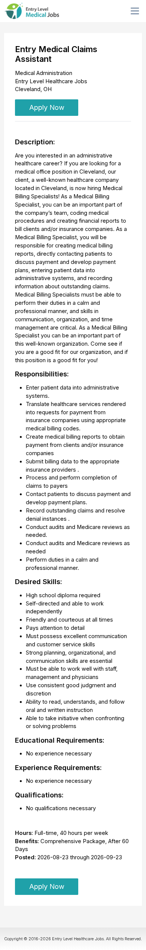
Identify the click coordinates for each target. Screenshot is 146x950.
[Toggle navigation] (135, 11)
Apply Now (46, 107)
